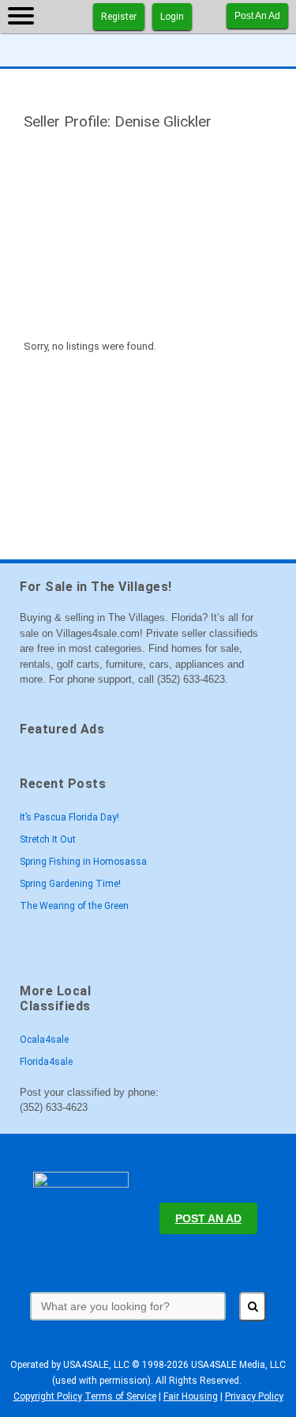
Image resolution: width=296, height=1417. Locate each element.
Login (172, 16)
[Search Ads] (252, 1306)
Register (119, 16)
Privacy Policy (254, 1396)
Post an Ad (257, 15)
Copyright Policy (47, 1396)
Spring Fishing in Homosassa (83, 861)
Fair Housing (190, 1396)
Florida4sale (46, 1061)
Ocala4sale (44, 1039)
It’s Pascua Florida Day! (69, 817)
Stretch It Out (48, 839)
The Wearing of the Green (74, 905)
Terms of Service (120, 1396)
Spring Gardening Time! (70, 883)
